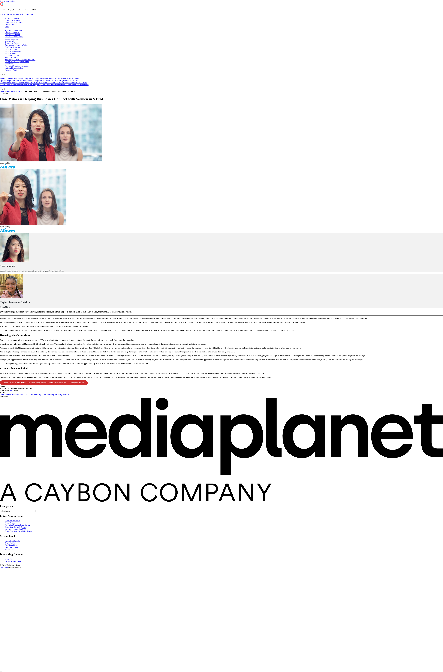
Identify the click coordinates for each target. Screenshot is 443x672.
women (66, 395)
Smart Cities (9, 64)
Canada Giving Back (12, 33)
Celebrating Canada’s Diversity (16, 527)
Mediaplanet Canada (12, 541)
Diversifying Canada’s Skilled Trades (18, 531)
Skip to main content (7, 1)
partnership (37, 395)
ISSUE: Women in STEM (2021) (20, 395)
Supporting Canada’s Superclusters (17, 525)
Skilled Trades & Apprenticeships (17, 62)
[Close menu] (1, 87)
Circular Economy (11, 39)
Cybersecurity (10, 41)
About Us (8, 559)
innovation (4, 395)
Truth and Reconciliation (14, 68)
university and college (55, 395)
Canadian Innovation (12, 35)
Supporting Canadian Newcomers (17, 66)
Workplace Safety (11, 70)
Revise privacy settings (15, 567)
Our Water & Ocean (12, 55)
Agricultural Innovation (13, 31)
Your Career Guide (11, 547)
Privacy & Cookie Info (13, 561)
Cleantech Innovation (12, 521)
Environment (9, 25)
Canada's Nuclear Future (14, 37)
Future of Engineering (13, 51)
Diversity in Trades (11, 43)
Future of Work (10, 53)
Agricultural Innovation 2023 (15, 529)
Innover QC (9, 549)
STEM (44, 395)
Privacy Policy (4, 567)
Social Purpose (10, 523)
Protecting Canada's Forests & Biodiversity (20, 60)
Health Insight (10, 543)
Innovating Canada (16, 14)
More (7, 27)
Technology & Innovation (14, 22)
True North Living (11, 545)
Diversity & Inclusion (12, 20)
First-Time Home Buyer (13, 47)
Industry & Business (12, 18)
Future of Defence (11, 49)
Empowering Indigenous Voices (16, 45)
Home (2, 91)
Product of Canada (11, 58)
